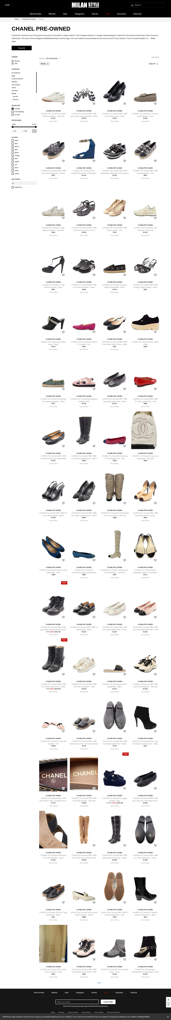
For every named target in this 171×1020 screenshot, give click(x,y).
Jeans (14, 88)
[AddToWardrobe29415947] (94, 104)
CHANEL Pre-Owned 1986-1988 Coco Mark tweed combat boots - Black (53, 629)
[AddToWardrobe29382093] (125, 503)
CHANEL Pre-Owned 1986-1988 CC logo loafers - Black (84, 628)
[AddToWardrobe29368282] (94, 674)
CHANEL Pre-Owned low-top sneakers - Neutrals (145, 228)
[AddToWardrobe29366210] (125, 674)
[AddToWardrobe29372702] (94, 617)
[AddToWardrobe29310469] (94, 846)
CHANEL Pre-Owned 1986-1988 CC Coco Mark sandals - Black (53, 514)
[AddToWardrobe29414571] (94, 161)
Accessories (16, 73)
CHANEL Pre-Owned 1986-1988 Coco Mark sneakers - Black (84, 286)
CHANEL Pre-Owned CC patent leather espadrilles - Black (114, 286)
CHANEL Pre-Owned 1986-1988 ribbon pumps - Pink (114, 228)
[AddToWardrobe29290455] (125, 903)
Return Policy (86, 1012)
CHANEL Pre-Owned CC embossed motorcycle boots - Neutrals (114, 514)
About (53, 1012)
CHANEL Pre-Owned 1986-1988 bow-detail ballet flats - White (114, 628)
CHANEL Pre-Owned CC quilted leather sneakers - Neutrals (53, 114)
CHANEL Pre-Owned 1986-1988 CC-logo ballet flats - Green (145, 856)
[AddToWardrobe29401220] (94, 389)
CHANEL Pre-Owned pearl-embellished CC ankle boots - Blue (145, 970)
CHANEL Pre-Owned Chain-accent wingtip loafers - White (84, 913)
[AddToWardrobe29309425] (125, 846)
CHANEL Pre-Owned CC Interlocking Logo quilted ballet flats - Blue (84, 572)
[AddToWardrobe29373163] (63, 617)
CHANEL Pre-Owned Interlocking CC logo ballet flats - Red (115, 457)
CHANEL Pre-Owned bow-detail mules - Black (53, 343)
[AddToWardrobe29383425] (125, 446)
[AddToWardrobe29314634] (94, 789)
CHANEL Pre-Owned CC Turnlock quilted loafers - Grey (145, 114)
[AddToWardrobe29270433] (125, 960)
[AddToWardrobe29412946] (125, 161)
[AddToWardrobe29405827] (63, 332)
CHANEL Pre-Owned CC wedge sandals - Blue (114, 799)
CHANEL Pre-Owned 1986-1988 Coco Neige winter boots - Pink (84, 970)
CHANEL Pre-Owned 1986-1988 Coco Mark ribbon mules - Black (114, 343)
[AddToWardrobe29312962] (63, 846)
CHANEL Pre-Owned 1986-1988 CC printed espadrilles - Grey (114, 913)
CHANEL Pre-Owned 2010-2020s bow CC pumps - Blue (53, 970)
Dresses (14, 82)
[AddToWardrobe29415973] (63, 104)
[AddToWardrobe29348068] (94, 731)
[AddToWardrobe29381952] (155, 503)
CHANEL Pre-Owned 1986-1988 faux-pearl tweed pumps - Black (84, 514)
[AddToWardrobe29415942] (125, 104)
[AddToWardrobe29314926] (63, 789)
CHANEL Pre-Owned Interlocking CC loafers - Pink (84, 343)
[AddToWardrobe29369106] (63, 674)
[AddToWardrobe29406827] (94, 275)
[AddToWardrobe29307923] (155, 846)
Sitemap (61, 1012)
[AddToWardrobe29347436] (125, 731)
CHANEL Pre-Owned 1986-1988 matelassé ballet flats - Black (114, 400)
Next (99, 983)
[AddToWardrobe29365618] (155, 674)
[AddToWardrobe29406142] (155, 275)
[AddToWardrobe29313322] (155, 789)
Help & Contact (73, 1012)
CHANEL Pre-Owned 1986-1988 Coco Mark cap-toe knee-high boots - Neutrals (84, 857)
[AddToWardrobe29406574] (125, 275)
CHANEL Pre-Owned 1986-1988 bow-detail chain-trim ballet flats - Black (53, 800)
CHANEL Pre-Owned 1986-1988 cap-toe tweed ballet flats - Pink (145, 628)
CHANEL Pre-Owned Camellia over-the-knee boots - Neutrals (115, 571)
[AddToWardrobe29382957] (94, 503)
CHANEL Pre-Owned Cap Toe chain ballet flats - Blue (53, 571)
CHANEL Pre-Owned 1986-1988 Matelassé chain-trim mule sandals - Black (84, 743)
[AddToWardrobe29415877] (155, 104)
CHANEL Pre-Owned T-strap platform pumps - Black (53, 286)
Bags (13, 76)
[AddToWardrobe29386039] (155, 389)
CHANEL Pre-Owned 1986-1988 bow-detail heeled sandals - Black (84, 114)
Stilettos (16, 100)
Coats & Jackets (17, 79)
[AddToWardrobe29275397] (63, 960)
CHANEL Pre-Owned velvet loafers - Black (145, 343)
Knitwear (15, 91)
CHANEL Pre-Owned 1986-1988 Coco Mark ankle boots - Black (53, 685)
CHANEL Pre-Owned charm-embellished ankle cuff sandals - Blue (84, 173)
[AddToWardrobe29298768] (63, 903)
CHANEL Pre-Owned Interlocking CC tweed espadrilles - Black (53, 400)
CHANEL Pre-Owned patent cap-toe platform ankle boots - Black (145, 742)
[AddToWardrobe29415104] (63, 161)
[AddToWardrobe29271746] (94, 960)
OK (34, 131)
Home (17, 19)
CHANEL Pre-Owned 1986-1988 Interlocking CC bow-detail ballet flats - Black (53, 458)
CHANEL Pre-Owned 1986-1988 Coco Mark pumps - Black (114, 114)
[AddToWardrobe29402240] (125, 332)
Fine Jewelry (16, 85)
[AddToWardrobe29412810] (155, 161)
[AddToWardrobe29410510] (94, 218)
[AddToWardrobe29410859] (63, 218)
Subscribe (108, 1002)
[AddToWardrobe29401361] (63, 389)
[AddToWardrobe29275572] (155, 903)
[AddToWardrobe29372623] (125, 617)
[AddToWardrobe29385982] (63, 446)
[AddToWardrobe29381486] (63, 560)
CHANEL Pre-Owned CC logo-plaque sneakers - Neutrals (53, 228)
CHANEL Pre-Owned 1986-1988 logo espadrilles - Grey (145, 171)
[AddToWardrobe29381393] (94, 560)
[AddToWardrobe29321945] (155, 731)
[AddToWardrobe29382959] (63, 503)
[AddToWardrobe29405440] (94, 332)
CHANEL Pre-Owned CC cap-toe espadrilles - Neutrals (145, 457)
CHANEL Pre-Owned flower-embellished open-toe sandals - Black (145, 572)
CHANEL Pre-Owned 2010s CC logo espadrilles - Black (53, 913)
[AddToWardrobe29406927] (63, 275)
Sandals (15, 97)
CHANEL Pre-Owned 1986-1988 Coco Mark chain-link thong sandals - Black (84, 230)
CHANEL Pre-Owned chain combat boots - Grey (114, 970)
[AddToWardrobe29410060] (155, 218)
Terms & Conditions (113, 1012)
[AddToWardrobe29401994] (155, 332)
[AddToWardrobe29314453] (125, 789)
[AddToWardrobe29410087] (125, 218)
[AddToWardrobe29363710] (63, 731)
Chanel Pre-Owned (28, 19)
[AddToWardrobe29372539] (155, 617)
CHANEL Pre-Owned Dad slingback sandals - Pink (84, 400)
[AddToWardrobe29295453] (94, 903)
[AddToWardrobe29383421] (155, 446)
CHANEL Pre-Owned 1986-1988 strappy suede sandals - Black (145, 286)
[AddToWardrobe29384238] (94, 446)
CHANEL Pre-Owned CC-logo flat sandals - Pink (53, 742)
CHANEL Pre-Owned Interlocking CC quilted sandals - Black (53, 856)
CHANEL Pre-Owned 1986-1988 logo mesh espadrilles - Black (53, 171)
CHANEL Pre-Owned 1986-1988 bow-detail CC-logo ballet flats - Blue (145, 800)
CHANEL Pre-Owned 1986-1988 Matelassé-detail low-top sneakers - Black (115, 173)
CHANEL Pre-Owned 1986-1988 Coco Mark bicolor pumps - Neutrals (145, 515)
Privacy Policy (99, 1012)
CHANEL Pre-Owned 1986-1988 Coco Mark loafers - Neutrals (84, 799)
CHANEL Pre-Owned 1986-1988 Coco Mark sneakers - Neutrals (145, 685)
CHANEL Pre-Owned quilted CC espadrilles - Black (114, 685)
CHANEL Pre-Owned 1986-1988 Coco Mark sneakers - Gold (84, 685)
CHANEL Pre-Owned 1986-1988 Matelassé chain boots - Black (114, 856)
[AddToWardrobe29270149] (155, 960)
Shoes (14, 93)
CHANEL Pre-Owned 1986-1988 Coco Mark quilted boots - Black (84, 457)
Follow (21, 48)
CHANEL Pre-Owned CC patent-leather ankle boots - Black (145, 913)
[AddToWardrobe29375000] (155, 560)
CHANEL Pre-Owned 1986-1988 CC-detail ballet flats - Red (145, 400)
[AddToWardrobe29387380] (125, 389)
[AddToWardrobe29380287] (125, 560)
